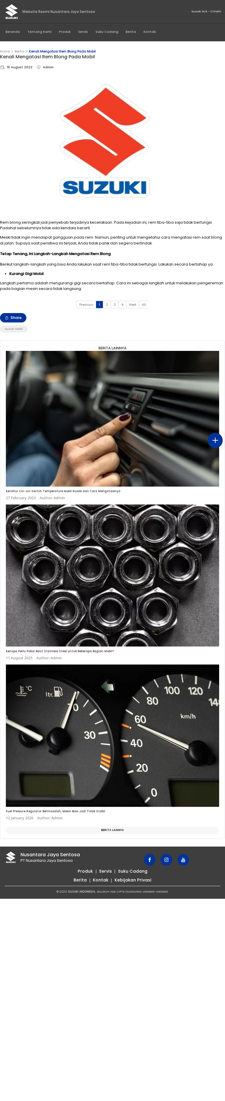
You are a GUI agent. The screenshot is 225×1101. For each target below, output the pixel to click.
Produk (65, 31)
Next (132, 304)
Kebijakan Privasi (133, 880)
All (144, 304)
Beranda (13, 31)
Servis (83, 31)
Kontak (150, 31)
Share (16, 317)
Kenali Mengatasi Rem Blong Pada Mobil (62, 51)
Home (5, 51)
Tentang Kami (40, 31)
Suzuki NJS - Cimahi (206, 11)
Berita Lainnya (112, 830)
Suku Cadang (107, 31)
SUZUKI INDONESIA (81, 891)
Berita (131, 31)
